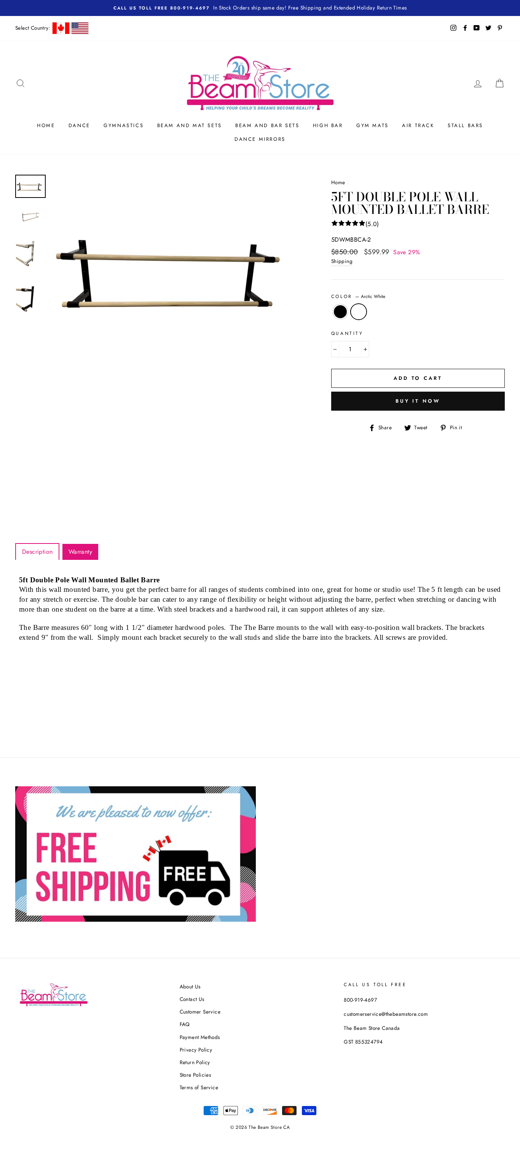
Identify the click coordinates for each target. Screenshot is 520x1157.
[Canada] (61, 28)
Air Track (418, 125)
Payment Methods (200, 1037)
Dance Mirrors (260, 139)
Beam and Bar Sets (267, 125)
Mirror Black (340, 311)
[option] (178, 270)
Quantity (347, 333)
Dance (79, 125)
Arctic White (358, 311)
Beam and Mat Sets (189, 125)
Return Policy (195, 1062)
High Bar (328, 125)
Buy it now (418, 401)
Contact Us (192, 999)
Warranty (80, 551)
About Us (190, 986)
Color (358, 296)
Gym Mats (372, 125)
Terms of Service (199, 1087)
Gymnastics (124, 125)
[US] (80, 28)
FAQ (185, 1024)
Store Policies (195, 1075)
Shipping (342, 261)
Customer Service (200, 1011)
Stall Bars (465, 125)
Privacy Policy (196, 1049)
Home (46, 125)
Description (37, 551)
